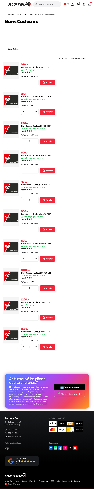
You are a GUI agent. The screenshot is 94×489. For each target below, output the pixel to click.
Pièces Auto (9, 15)
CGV (58, 481)
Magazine (32, 481)
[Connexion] (84, 4)
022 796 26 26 (13, 429)
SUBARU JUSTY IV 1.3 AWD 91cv (29, 15)
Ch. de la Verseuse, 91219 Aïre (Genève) (13, 421)
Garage (24, 481)
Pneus (17, 481)
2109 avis (19, 464)
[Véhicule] (78, 4)
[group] (13, 41)
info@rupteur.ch (14, 436)
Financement (43, 481)
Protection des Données (71, 481)
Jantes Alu (8, 481)
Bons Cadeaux (49, 15)
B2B (52, 481)
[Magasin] (72, 4)
